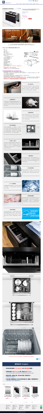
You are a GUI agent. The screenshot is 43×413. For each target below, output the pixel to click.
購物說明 (34, 3)
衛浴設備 (24, 3)
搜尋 (32, 402)
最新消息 (21, 3)
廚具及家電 (27, 3)
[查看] (8, 390)
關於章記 (17, 3)
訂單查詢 (37, 3)
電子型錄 (31, 3)
